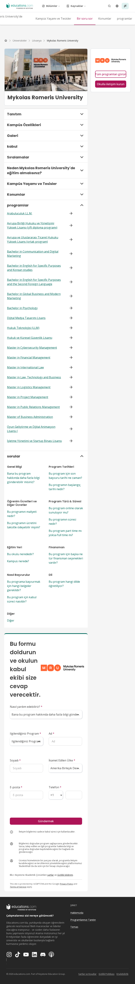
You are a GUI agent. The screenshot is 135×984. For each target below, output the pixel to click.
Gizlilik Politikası (106, 974)
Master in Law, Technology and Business (34, 377)
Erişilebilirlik (122, 974)
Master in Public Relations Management (33, 407)
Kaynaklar (77, 6)
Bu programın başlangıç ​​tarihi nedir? (65, 487)
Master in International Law (25, 367)
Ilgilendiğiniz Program (25, 733)
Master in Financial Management (28, 357)
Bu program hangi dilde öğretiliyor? (64, 584)
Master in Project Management (27, 397)
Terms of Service (18, 886)
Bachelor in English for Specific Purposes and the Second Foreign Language (34, 282)
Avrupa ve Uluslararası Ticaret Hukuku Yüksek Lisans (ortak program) (32, 239)
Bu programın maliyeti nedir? (22, 514)
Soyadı (15, 760)
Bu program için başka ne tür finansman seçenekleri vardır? (66, 558)
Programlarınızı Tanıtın (83, 919)
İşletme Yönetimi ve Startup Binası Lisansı (34, 441)
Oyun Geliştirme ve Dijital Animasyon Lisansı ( (31, 429)
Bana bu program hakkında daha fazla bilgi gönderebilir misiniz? (23, 478)
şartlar (50, 874)
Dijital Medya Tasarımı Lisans (26, 318)
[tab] (53, 18)
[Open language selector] (117, 6)
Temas (74, 927)
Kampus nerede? (18, 561)
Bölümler (51, 6)
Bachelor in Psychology (22, 308)
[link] (62, 40)
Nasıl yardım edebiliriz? (26, 707)
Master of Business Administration (30, 417)
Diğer (10, 620)
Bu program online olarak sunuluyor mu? (66, 510)
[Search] (109, 6)
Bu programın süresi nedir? (62, 522)
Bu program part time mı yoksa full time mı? (65, 533)
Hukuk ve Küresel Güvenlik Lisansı (29, 338)
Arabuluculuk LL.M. (19, 213)
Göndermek (46, 821)
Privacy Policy (66, 883)
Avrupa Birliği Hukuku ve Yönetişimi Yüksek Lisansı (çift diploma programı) (32, 225)
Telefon (55, 787)
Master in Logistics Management (28, 387)
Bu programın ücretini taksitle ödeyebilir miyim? (23, 525)
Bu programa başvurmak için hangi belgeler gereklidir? (23, 586)
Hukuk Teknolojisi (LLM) (23, 328)
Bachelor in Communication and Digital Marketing (32, 254)
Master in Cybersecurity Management (32, 348)
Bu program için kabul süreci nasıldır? (21, 599)
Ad (51, 733)
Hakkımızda (76, 912)
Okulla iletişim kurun (110, 84)
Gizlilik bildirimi (65, 874)
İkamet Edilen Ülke (62, 760)
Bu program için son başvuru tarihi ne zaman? (65, 476)
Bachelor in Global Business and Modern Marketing (34, 296)
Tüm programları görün (110, 74)
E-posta (16, 787)
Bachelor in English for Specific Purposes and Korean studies (34, 268)
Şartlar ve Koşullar (87, 974)
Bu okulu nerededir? (20, 554)
